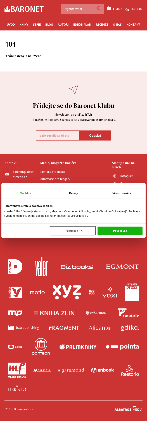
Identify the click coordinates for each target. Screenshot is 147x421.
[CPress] (42, 370)
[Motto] (37, 292)
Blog (49, 24)
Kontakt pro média (52, 172)
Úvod (11, 24)
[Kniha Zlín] (54, 313)
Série (37, 24)
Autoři (63, 24)
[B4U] (23, 327)
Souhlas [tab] (25, 193)
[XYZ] (67, 292)
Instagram (126, 176)
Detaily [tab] (73, 193)
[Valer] (41, 267)
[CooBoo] (92, 292)
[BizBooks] (76, 267)
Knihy (24, 24)
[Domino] (15, 267)
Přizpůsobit (71, 230)
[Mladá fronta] (17, 370)
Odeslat (95, 135)
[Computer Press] (132, 292)
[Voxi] (109, 292)
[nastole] (128, 313)
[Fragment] (64, 327)
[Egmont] (122, 267)
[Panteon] (40, 346)
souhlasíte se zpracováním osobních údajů (87, 120)
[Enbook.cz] (102, 370)
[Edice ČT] (15, 346)
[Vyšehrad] (96, 313)
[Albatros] (15, 292)
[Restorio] (130, 370)
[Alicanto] (99, 327)
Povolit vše (120, 230)
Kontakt (133, 24)
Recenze (102, 24)
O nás (117, 24)
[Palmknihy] (78, 346)
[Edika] (130, 327)
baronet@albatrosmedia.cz (23, 174)
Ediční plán (82, 24)
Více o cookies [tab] (121, 193)
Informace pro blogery (55, 179)
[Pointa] (122, 346)
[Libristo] (17, 388)
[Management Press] (15, 313)
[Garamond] (71, 370)
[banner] (33, 9)
